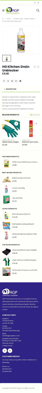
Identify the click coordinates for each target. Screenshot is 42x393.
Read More (16, 124)
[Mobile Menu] (4, 10)
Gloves (12, 140)
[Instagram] (38, 2)
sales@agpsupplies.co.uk (11, 336)
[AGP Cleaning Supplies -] (12, 10)
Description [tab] (11, 89)
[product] (11, 129)
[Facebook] (34, 2)
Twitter (8, 81)
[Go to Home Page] (3, 19)
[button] (31, 114)
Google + (16, 81)
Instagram (10, 350)
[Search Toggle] (38, 10)
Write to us (6, 366)
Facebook (4, 81)
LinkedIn (12, 81)
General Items (6, 140)
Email (20, 81)
